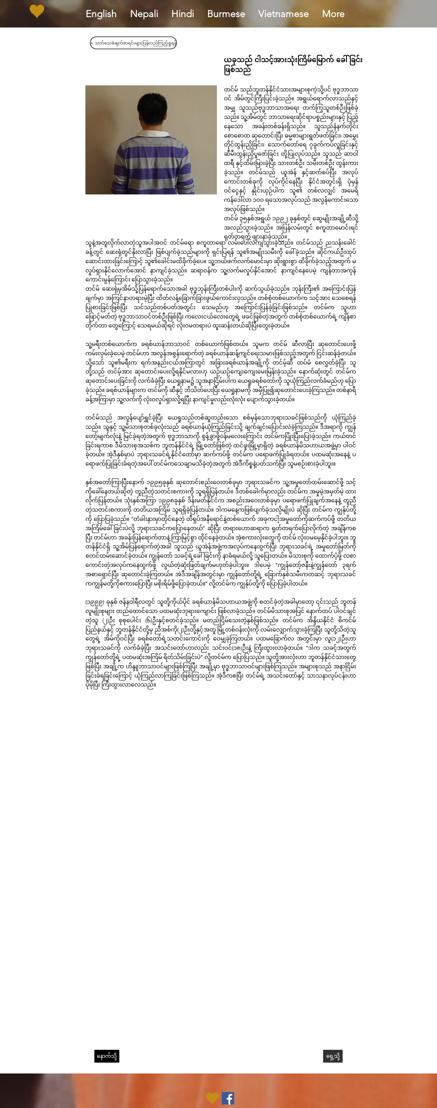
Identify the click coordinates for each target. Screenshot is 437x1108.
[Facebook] (228, 1098)
